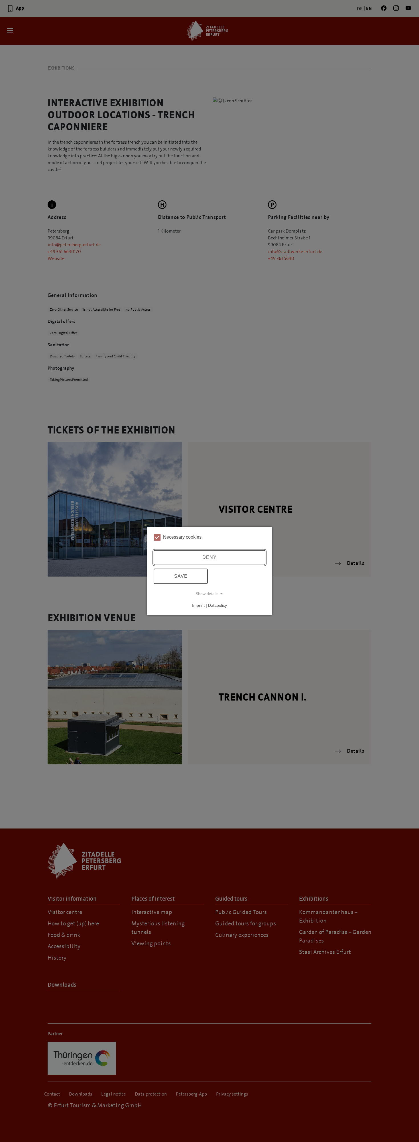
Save (181, 576)
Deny (209, 557)
